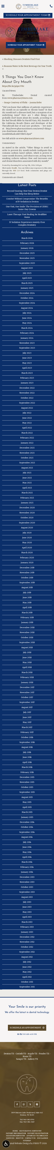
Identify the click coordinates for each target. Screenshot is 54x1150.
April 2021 (27, 488)
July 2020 (27, 533)
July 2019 (27, 592)
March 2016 (27, 767)
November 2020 (27, 513)
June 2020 (27, 537)
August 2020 (27, 527)
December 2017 (27, 687)
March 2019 (27, 612)
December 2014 (27, 822)
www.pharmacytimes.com (20, 98)
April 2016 (27, 762)
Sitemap (27, 1141)
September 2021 (27, 463)
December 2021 (27, 448)
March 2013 (27, 922)
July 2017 (27, 712)
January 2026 (27, 248)
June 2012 (27, 967)
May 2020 (27, 542)
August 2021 (27, 468)
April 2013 (27, 917)
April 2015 (27, 807)
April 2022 (27, 428)
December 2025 (27, 253)
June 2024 (27, 318)
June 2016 (27, 757)
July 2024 (27, 313)
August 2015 (27, 797)
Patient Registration (37, 1133)
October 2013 (27, 887)
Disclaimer (42, 1138)
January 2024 (27, 338)
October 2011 (27, 982)
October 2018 (27, 637)
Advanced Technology (37, 1136)
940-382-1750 (28, 1120)
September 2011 (27, 987)
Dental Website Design (18, 1143)
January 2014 (27, 872)
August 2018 (27, 647)
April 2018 (27, 667)
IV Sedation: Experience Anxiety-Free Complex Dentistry (27, 223)
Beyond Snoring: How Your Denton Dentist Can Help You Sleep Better (27, 192)
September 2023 (27, 348)
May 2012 (27, 972)
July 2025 (27, 273)
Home (15, 1131)
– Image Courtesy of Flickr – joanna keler (22, 102)
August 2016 (27, 747)
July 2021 (27, 473)
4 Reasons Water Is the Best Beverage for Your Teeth (27, 66)
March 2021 (27, 493)
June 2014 (27, 847)
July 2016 (27, 752)
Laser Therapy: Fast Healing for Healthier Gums (27, 215)
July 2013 (27, 902)
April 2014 (27, 857)
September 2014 (27, 832)
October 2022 (27, 398)
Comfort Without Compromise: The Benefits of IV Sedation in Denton (27, 200)
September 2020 (27, 523)
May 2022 (27, 423)
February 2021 (27, 498)
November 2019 (27, 572)
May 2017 (27, 722)
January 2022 (27, 443)
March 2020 (27, 552)
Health (14, 168)
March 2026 (27, 238)
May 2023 (27, 363)
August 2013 (27, 897)
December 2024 (27, 293)
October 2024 (27, 298)
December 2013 (27, 877)
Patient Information (16, 1133)
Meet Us (19, 1138)
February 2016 (27, 772)
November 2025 (27, 258)
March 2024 (27, 328)
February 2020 (27, 557)
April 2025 (27, 278)
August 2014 (27, 837)
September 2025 (27, 263)
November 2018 (27, 632)
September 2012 (27, 952)
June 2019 (27, 597)
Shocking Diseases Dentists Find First (22, 59)
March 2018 (27, 672)
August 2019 (27, 587)
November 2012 (27, 942)
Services (10, 1138)
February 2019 (27, 617)
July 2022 (27, 413)
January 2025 (27, 288)
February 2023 (27, 378)
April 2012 (27, 977)
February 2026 (27, 243)
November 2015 (27, 782)
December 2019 (27, 567)
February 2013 (27, 927)
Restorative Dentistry (30, 1131)
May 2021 (27, 483)
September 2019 (27, 582)
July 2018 (27, 652)
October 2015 (27, 787)
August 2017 (27, 707)
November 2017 (27, 692)
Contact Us (30, 1138)
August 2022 (27, 408)
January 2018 (27, 682)
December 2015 (27, 777)
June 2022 (27, 418)
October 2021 (27, 458)
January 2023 (27, 383)
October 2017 (27, 697)
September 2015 (27, 792)
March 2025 (27, 283)
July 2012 (27, 962)
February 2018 (27, 677)
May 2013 (27, 912)
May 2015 (27, 802)
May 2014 (27, 852)
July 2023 (27, 353)
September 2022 (27, 403)
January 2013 (27, 932)
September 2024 (27, 303)
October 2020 (27, 517)
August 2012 (27, 957)
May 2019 (27, 602)
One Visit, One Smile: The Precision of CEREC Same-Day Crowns (27, 208)
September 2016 (27, 742)
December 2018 (27, 627)
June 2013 (27, 907)
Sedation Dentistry (15, 1136)
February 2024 (27, 333)
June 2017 (27, 717)
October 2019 (27, 577)
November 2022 (27, 393)
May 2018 (27, 662)
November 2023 (27, 343)
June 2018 (27, 657)
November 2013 (27, 882)
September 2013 (27, 892)
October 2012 (27, 947)
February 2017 (27, 732)
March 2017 (27, 727)
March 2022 (27, 433)
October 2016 (27, 737)
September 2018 (27, 642)
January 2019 (27, 622)
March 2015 (27, 812)
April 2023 (27, 368)
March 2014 (27, 862)
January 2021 (27, 503)
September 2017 (27, 702)
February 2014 (27, 867)
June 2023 (27, 358)
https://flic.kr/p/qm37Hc (13, 86)
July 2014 (27, 842)
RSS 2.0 (16, 171)
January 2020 (27, 562)
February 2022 (27, 438)
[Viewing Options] (6, 1144)
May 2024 (27, 323)
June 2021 (27, 478)
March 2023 (27, 373)
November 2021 (27, 453)
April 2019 (27, 607)
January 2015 (27, 817)
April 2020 (27, 547)
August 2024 (27, 308)
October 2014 (27, 827)
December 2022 (27, 388)
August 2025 (27, 268)
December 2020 (27, 507)
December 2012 (27, 937)
